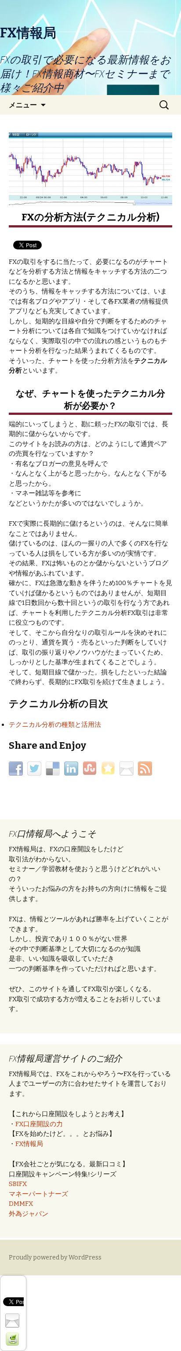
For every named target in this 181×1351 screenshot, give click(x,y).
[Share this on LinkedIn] (72, 768)
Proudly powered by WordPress (55, 1257)
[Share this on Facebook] (17, 768)
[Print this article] (13, 1339)
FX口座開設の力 (39, 1124)
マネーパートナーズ (38, 1194)
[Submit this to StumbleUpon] (91, 768)
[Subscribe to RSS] (146, 768)
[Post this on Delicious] (54, 768)
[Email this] (127, 768)
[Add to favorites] (109, 768)
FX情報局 (29, 1144)
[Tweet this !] (35, 768)
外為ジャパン (28, 1214)
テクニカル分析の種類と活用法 (55, 725)
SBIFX (18, 1184)
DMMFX (21, 1204)
